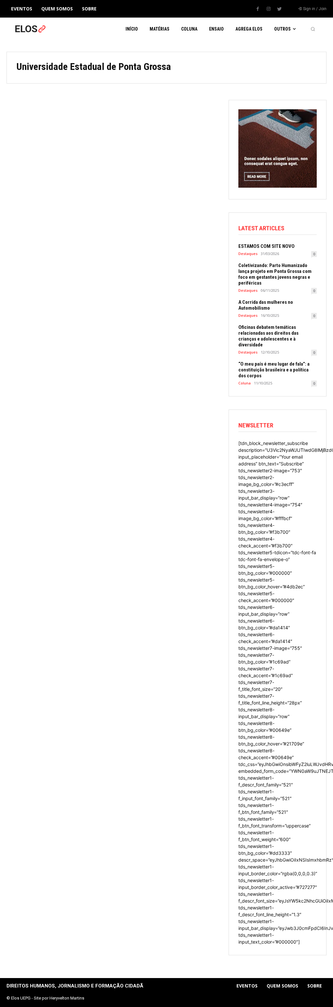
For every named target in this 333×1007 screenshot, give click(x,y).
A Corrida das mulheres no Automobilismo (265, 305)
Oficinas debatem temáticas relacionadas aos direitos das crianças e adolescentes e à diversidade (268, 336)
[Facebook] (257, 9)
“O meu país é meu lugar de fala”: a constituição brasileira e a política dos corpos (274, 370)
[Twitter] (279, 9)
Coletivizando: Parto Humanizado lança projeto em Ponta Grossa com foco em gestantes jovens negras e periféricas (275, 274)
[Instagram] (268, 9)
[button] (312, 28)
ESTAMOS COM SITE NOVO (266, 246)
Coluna (244, 383)
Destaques (248, 253)
